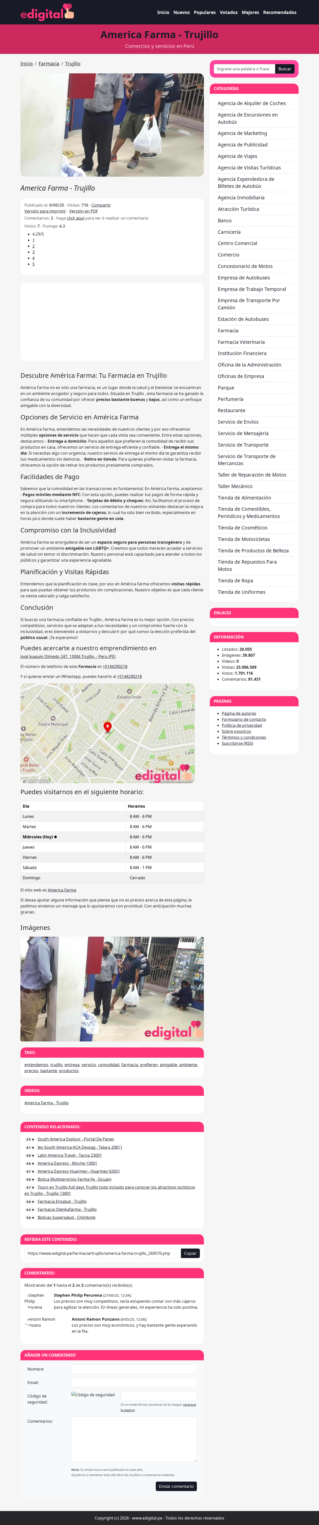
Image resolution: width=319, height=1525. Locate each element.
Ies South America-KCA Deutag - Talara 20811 (80, 1147)
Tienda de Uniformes (241, 592)
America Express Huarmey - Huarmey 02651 (79, 1171)
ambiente (188, 1064)
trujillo (56, 1064)
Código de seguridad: (37, 1399)
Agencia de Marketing (242, 133)
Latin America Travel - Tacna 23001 (70, 1155)
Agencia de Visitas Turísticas (249, 167)
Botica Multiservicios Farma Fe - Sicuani (74, 1179)
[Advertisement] (112, 322)
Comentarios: (40, 1421)
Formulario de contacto (244, 719)
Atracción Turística (238, 209)
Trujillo (72, 63)
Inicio (163, 12)
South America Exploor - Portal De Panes (76, 1139)
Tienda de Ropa (235, 580)
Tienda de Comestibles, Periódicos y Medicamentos (249, 512)
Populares (205, 12)
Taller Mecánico (235, 486)
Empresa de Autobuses (244, 277)
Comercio (228, 254)
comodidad (108, 1064)
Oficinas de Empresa (241, 376)
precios (31, 1070)
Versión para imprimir (45, 211)
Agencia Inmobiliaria (241, 197)
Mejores (250, 12)
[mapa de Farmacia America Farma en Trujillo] (107, 733)
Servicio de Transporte (243, 444)
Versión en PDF (83, 211)
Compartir (101, 205)
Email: (33, 1382)
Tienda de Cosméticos (242, 527)
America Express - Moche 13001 (67, 1163)
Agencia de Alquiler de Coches (252, 103)
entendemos (36, 1064)
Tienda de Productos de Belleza (253, 550)
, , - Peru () (68, 656)
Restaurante (231, 410)
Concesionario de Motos (245, 266)
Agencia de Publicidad (243, 144)
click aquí (75, 218)
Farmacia (49, 63)
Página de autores (239, 713)
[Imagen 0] (103, 1034)
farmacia (129, 1064)
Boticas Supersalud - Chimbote (66, 1217)
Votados (229, 12)
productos (69, 1070)
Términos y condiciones (244, 737)
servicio (88, 1064)
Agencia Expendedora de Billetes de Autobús (246, 183)
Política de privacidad (242, 725)
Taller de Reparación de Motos (252, 474)
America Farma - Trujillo (46, 1103)
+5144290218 (115, 666)
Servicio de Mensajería (243, 433)
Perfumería (230, 399)
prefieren (149, 1064)
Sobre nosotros (236, 731)
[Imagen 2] (121, 1034)
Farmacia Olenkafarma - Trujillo (67, 1209)
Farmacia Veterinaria (241, 342)
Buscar (284, 69)
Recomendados (280, 12)
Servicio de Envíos (238, 421)
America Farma (62, 890)
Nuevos (181, 12)
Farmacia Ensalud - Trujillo (62, 1201)
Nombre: (35, 1369)
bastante (48, 1070)
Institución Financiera (242, 353)
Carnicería (229, 232)
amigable (168, 1064)
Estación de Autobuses (243, 319)
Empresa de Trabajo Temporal (252, 289)
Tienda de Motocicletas (244, 539)
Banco (225, 220)
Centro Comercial (237, 243)
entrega (72, 1064)
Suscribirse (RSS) (237, 743)
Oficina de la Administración (249, 364)
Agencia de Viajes (237, 156)
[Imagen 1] (112, 1034)
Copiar (190, 1253)
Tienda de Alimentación (244, 497)
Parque (226, 387)
